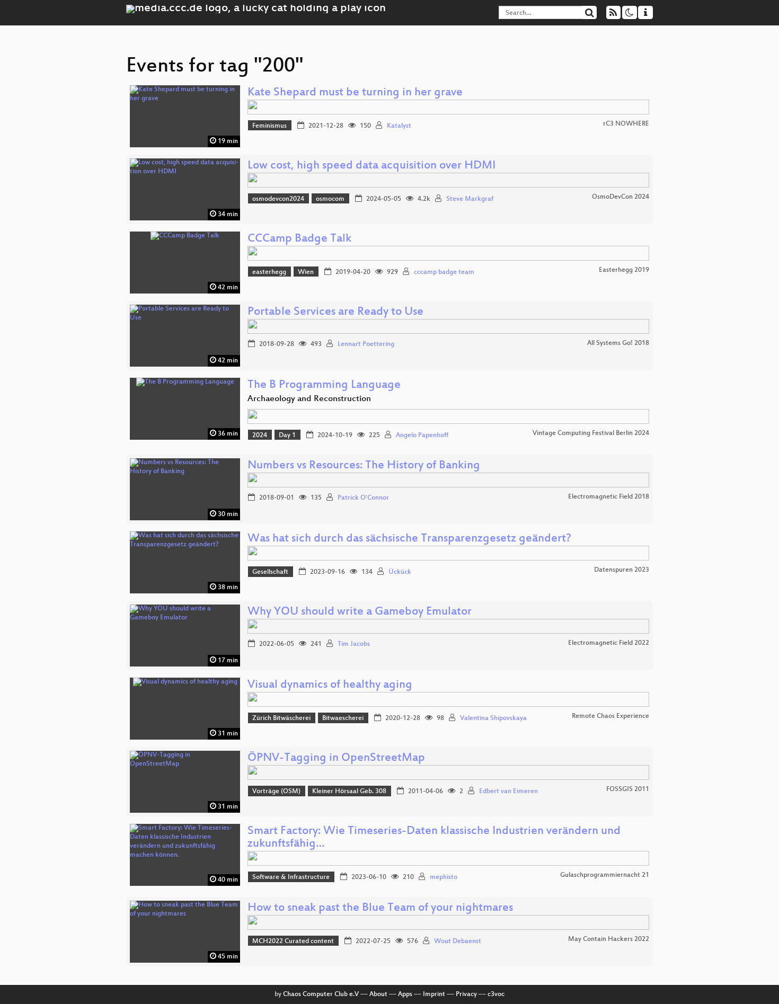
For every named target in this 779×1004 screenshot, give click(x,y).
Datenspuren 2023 (621, 570)
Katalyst (399, 126)
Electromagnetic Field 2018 (608, 497)
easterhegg (269, 272)
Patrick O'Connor (363, 498)
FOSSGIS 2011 (627, 789)
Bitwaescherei (343, 718)
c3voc (496, 994)
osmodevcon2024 (278, 199)
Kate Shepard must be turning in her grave (355, 93)
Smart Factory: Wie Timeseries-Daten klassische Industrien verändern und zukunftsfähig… (434, 838)
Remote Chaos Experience (610, 716)
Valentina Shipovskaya (493, 718)
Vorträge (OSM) (276, 791)
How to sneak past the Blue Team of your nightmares (380, 908)
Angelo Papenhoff (422, 435)
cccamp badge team (444, 272)
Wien (306, 272)
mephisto (443, 877)
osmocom (330, 199)
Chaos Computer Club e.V (321, 994)
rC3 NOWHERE (626, 124)
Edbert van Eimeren (508, 791)
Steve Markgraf (469, 199)
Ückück (399, 572)
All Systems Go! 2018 (618, 343)
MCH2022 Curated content (293, 941)
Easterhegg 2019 (624, 270)
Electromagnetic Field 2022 (608, 643)
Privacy (466, 994)
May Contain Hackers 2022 (608, 939)
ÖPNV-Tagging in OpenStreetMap (336, 758)
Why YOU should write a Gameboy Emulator (359, 612)
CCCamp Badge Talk (299, 239)
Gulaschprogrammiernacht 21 (604, 875)
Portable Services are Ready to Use (335, 312)
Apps (405, 994)
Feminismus (269, 126)
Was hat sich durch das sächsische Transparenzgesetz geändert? (409, 539)
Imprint (434, 994)
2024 (259, 435)
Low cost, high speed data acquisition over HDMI (371, 166)
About (378, 994)
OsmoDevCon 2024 (620, 197)
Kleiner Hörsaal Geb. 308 (349, 791)
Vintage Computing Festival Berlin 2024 (591, 433)
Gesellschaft (270, 572)
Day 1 (287, 435)
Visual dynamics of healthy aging (329, 685)
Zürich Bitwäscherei (281, 718)
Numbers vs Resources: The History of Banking (363, 466)
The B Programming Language (324, 385)
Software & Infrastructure (291, 877)
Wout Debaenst (457, 941)
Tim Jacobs (354, 644)
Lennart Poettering (366, 344)
